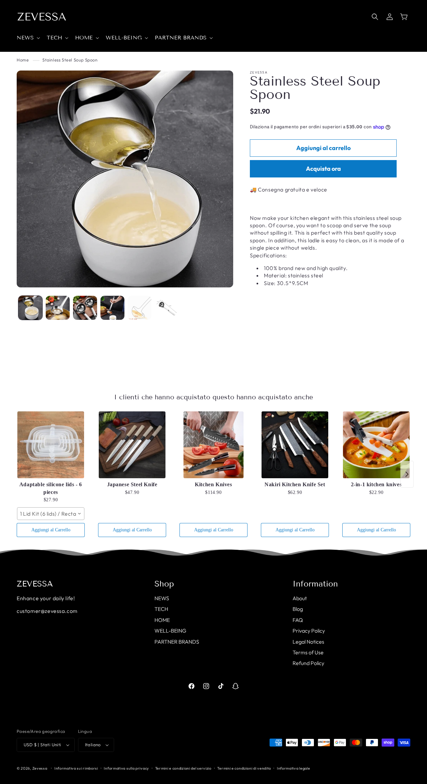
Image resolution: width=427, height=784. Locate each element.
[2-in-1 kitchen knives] (376, 444)
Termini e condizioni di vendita (244, 768)
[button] (28, 37)
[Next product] (407, 474)
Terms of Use (308, 652)
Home (23, 59)
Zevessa (39, 768)
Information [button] (315, 584)
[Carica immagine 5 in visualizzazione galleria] (140, 308)
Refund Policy (308, 663)
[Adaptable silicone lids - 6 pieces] (50, 444)
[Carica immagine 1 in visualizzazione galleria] (30, 308)
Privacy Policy (309, 630)
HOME (162, 620)
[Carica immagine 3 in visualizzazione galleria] (85, 308)
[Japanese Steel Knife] (132, 444)
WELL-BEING (170, 630)
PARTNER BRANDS (176, 641)
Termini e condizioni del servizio (183, 768)
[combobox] (50, 513)
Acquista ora (323, 169)
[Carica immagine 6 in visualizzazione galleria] (167, 308)
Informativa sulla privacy (126, 768)
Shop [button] (164, 584)
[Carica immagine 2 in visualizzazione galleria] (58, 308)
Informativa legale (293, 768)
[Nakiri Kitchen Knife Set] (295, 444)
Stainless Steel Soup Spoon (70, 59)
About (300, 598)
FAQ (298, 620)
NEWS (161, 598)
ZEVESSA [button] (35, 584)
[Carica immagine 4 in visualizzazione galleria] (112, 308)
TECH (161, 609)
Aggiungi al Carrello (50, 529)
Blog (298, 609)
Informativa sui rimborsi (76, 768)
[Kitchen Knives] (213, 444)
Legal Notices (308, 641)
